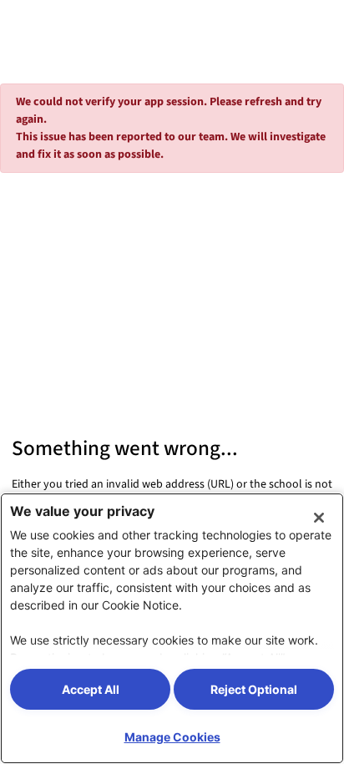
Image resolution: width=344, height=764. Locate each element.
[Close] (319, 517)
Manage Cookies (172, 737)
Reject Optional (253, 689)
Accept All (90, 689)
